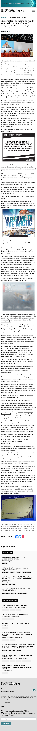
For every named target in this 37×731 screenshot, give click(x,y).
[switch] (34, 690)
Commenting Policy (7, 691)
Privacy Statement (7, 689)
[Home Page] (12, 10)
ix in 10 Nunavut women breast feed (18, 421)
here (9, 491)
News (3, 18)
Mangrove (7, 702)
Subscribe (6, 723)
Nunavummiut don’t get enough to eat (17, 400)
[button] (2, 706)
